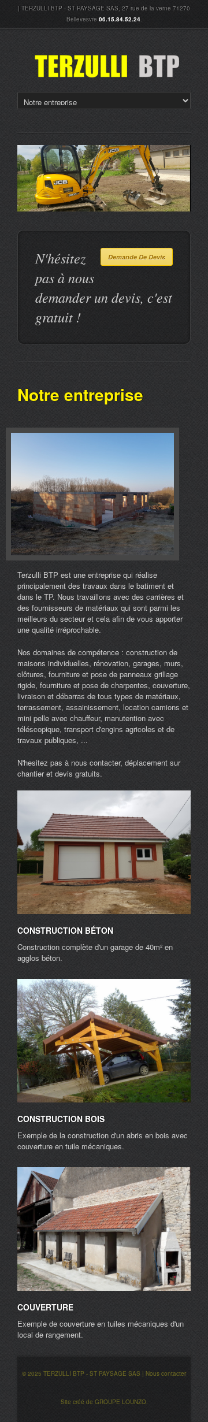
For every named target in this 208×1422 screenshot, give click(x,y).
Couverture (45, 1307)
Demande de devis (136, 257)
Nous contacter (166, 1373)
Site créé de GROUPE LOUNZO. (104, 1402)
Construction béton (65, 930)
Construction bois (61, 1118)
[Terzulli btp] (107, 66)
